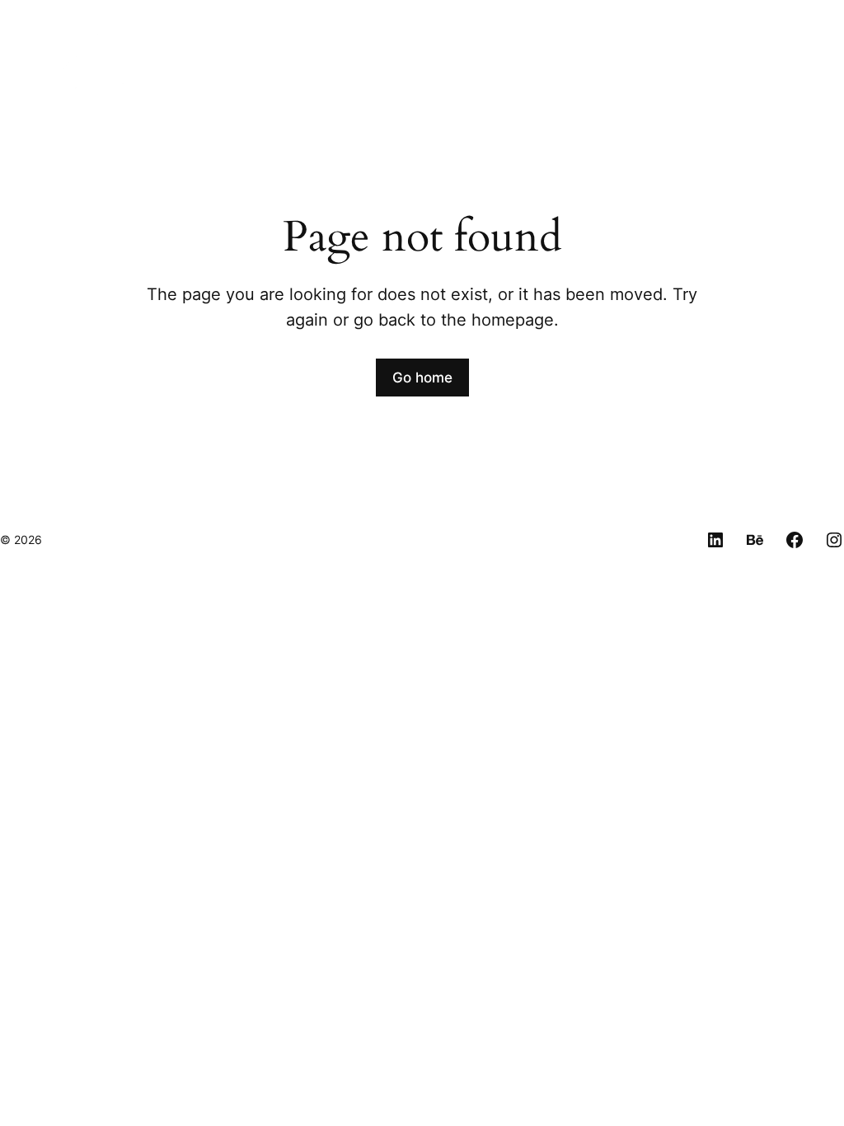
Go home (422, 377)
